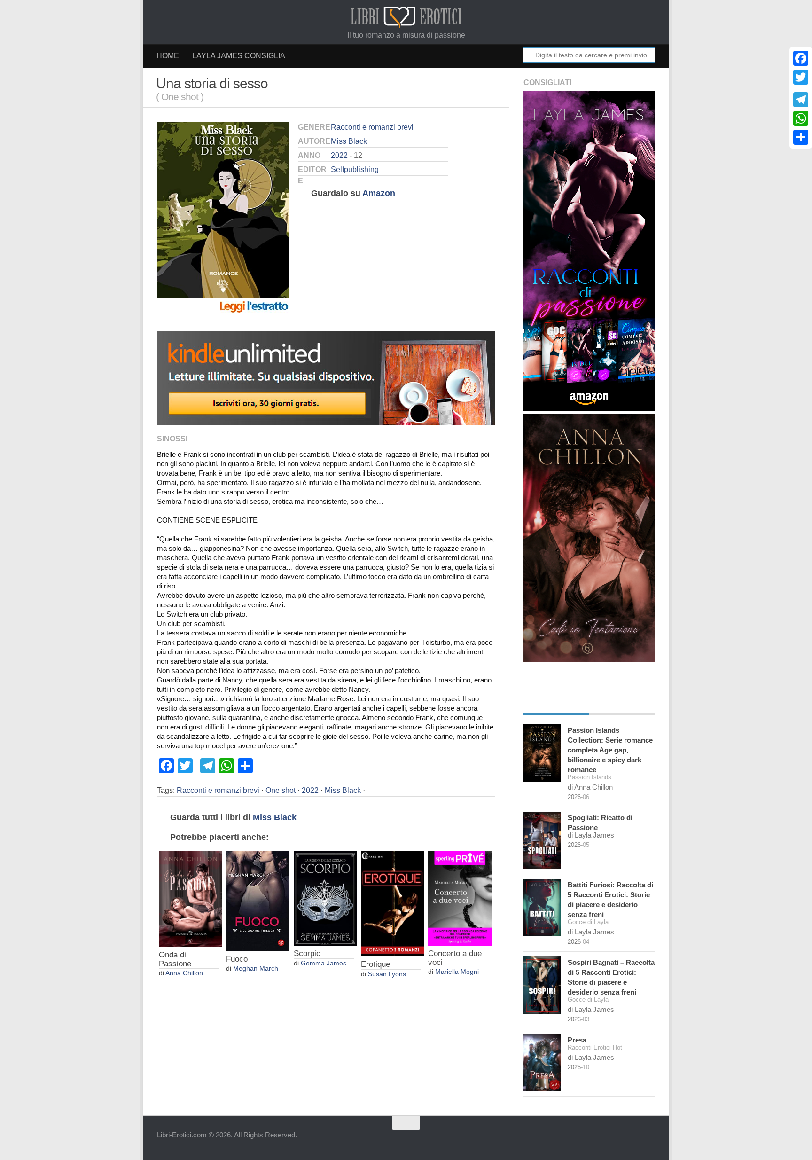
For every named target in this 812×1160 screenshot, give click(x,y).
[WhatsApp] (800, 118)
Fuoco (237, 959)
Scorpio (307, 953)
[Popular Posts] (622, 705)
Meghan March (255, 968)
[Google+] (800, 88)
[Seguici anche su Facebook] (648, 1139)
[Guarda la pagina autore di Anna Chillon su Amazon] (589, 659)
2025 (574, 1067)
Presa (577, 1040)
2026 (574, 796)
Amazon (378, 193)
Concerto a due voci (455, 958)
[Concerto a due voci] (459, 898)
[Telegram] (800, 99)
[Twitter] (800, 77)
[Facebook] (800, 58)
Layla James (594, 835)
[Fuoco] (257, 901)
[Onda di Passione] (190, 899)
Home (167, 56)
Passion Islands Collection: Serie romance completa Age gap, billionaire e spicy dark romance (610, 750)
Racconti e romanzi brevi (372, 127)
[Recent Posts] (556, 705)
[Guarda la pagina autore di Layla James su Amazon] (589, 408)
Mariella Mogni (457, 971)
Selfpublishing (355, 169)
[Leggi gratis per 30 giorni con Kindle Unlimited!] (326, 423)
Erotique (375, 964)
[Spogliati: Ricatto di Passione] (542, 840)
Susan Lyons (387, 974)
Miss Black (349, 141)
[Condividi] (800, 137)
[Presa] (542, 1062)
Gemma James (323, 963)
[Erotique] (392, 904)
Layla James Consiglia (238, 56)
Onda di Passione (175, 959)
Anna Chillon (184, 973)
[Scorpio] (325, 898)
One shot (280, 790)
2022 (339, 155)
